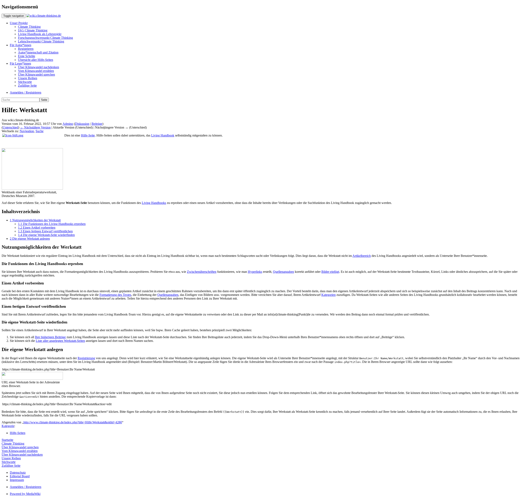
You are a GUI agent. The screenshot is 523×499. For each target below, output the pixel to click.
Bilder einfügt (330, 271)
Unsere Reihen (27, 78)
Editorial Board (20, 476)
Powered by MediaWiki (25, 494)
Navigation (27, 131)
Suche (40, 131)
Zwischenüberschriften (201, 271)
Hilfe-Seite (88, 135)
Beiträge (97, 123)
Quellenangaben (283, 271)
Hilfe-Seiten (17, 433)
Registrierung (86, 358)
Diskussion (82, 123)
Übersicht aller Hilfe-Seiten (35, 60)
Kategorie (8, 426)
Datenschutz (18, 472)
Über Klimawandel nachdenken (38, 67)
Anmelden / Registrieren (25, 92)
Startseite (7, 440)
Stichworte (25, 82)
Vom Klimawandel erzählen (36, 71)
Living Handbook (162, 135)
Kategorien (328, 294)
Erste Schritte (26, 56)
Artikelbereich (361, 255)
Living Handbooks (154, 203)
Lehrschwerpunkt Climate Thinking (41, 41)
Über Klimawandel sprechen (36, 74)
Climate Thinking (29, 26)
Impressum (17, 480)
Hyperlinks (255, 271)
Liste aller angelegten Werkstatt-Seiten (60, 340)
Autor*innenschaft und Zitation (38, 52)
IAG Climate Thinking (32, 30)
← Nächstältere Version (35, 127)
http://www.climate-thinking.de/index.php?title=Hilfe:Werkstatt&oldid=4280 (72, 422)
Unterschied (10, 127)
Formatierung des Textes (115, 294)
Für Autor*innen (20, 45)
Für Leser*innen (20, 63)
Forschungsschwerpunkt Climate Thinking (45, 37)
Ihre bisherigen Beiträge (50, 337)
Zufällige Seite (27, 85)
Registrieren (26, 48)
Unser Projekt (19, 23)
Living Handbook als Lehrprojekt (39, 34)
